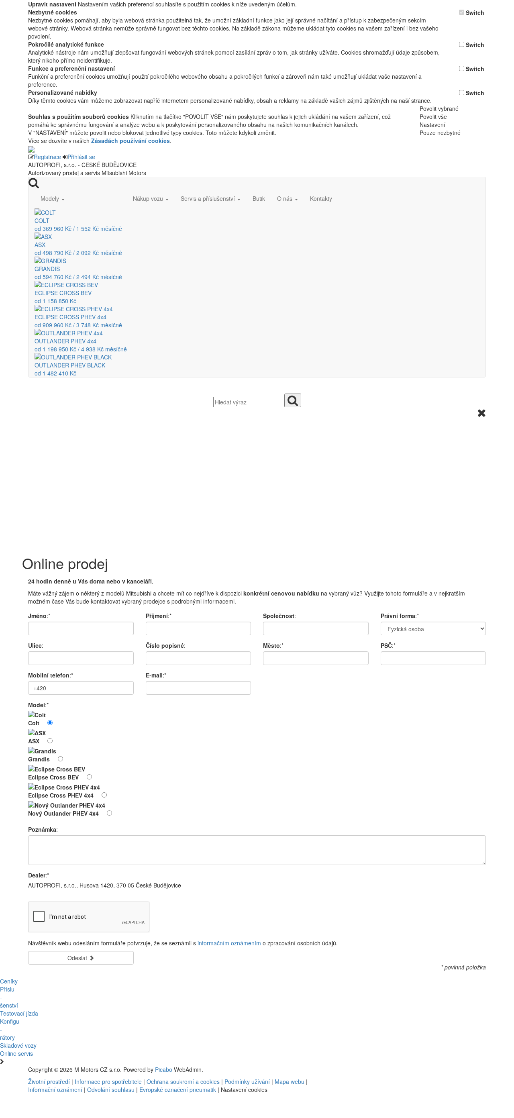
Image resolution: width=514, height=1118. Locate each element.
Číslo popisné (165, 645)
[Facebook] (381, 1069)
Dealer (36, 875)
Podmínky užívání (247, 1081)
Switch (475, 12)
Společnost (278, 616)
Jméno (37, 616)
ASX (33, 741)
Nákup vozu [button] (149, 198)
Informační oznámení (55, 1089)
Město (271, 645)
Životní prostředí (49, 1081)
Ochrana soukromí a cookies (183, 1081)
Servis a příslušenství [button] (209, 198)
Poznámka (42, 829)
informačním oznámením (229, 943)
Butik (259, 198)
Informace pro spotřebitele (109, 1081)
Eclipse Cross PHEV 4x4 (61, 795)
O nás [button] (285, 198)
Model (36, 705)
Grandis (39, 759)
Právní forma (398, 616)
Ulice (35, 645)
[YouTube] (385, 1069)
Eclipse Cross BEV (53, 777)
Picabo (163, 1069)
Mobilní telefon (48, 675)
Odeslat (78, 958)
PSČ (386, 645)
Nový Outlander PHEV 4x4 (63, 813)
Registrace (47, 157)
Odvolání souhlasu (111, 1089)
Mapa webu (289, 1081)
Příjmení (157, 616)
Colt (33, 723)
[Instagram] (388, 1069)
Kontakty (321, 198)
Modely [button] (51, 198)
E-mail (154, 675)
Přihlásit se (81, 157)
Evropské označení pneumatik (177, 1089)
